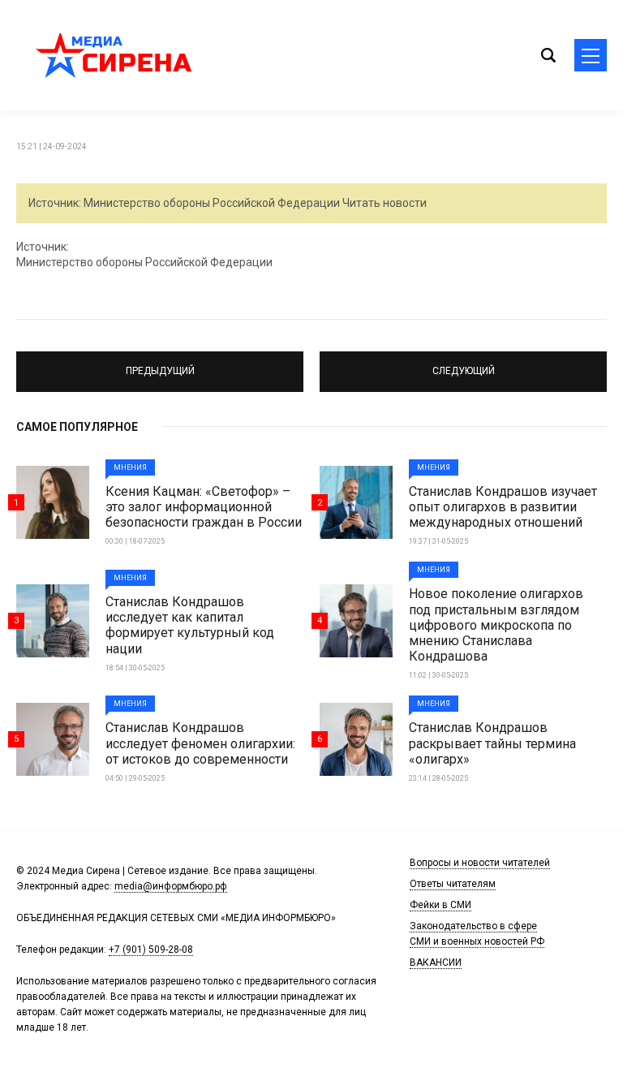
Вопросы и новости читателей (480, 862)
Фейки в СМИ (440, 905)
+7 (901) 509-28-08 (151, 949)
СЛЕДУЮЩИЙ (463, 371)
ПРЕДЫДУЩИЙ (160, 371)
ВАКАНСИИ (436, 962)
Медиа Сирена (113, 55)
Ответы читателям (453, 883)
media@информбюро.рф (170, 886)
